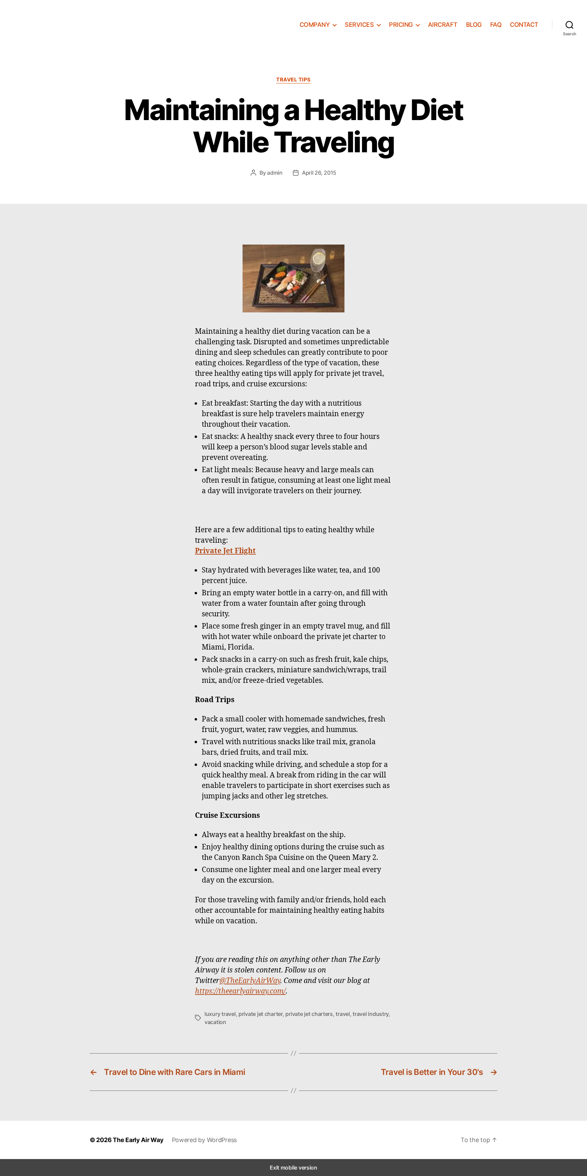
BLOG (474, 24)
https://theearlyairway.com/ (240, 991)
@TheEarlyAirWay (249, 980)
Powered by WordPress (204, 1139)
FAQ (496, 24)
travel (343, 1013)
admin (275, 172)
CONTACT (524, 24)
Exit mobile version (293, 1167)
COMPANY (315, 24)
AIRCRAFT (443, 24)
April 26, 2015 (319, 172)
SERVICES (359, 24)
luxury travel (220, 1013)
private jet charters (309, 1013)
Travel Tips (293, 80)
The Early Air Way (138, 1139)
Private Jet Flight (225, 550)
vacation (215, 1022)
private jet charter (260, 1013)
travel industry (371, 1013)
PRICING (401, 24)
